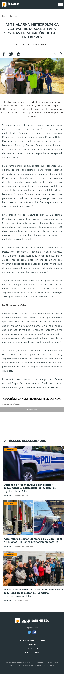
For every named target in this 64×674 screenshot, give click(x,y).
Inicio (4, 16)
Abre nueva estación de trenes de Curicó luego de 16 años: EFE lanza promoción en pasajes (33, 540)
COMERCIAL (32, 644)
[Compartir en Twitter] (11, 55)
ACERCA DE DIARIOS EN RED (32, 640)
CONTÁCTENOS (32, 648)
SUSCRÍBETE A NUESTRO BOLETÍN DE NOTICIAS (32, 399)
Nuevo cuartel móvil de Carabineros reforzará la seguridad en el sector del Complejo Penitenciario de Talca (33, 593)
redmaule (8, 495)
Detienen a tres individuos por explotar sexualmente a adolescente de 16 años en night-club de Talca (30, 488)
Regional (14, 16)
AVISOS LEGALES (32, 652)
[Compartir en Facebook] (3, 55)
